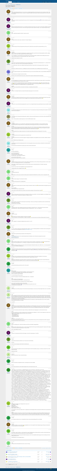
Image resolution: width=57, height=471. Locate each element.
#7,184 (50, 262)
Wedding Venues (14, 452)
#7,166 (50, 121)
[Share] (48, 10)
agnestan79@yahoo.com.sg (28, 229)
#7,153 (50, 24)
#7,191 (50, 337)
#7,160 (50, 77)
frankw (8, 459)
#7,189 (50, 322)
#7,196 (50, 401)
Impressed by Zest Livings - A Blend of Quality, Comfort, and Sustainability (19, 456)
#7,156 (50, 44)
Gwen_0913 (9, 457)
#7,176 (50, 205)
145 (15, 8)
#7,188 (50, 303)
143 (12, 8)
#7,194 (50, 359)
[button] (16, 2)
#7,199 (50, 429)
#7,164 (50, 108)
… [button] (9, 8)
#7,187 (50, 293)
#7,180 (50, 232)
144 (13, 8)
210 (19, 8)
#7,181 (50, 239)
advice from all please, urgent (12, 454)
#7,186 (50, 286)
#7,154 (50, 31)
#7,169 (50, 148)
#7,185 (50, 268)
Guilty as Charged (10, 462)
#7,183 (50, 254)
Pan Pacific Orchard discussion (12, 451)
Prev (7, 8)
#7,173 (50, 183)
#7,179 (50, 225)
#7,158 (50, 59)
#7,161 (50, 88)
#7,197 (50, 416)
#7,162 (50, 95)
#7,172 (50, 176)
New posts (7, 3)
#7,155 (50, 37)
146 (16, 8)
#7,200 (50, 441)
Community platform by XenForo (28, 470)
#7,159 (50, 70)
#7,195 (50, 368)
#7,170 (50, 159)
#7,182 (50, 247)
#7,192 (50, 345)
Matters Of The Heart (17, 462)
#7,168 (50, 141)
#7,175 (50, 198)
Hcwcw (9, 452)
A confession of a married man (12, 461)
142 (10, 8)
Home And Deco (15, 457)
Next (21, 8)
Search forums (10, 3)
